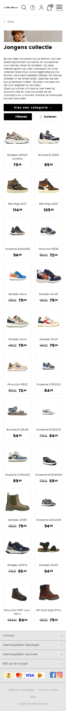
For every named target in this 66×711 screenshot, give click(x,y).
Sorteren (50, 116)
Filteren (21, 116)
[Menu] (59, 7)
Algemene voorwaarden (21, 690)
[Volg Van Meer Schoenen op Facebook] (53, 675)
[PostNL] (40, 675)
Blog (33, 697)
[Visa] (29, 675)
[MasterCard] (19, 675)
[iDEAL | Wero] (9, 675)
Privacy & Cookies (48, 690)
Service (33, 7)
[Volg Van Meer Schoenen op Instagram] (59, 675)
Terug (10, 21)
